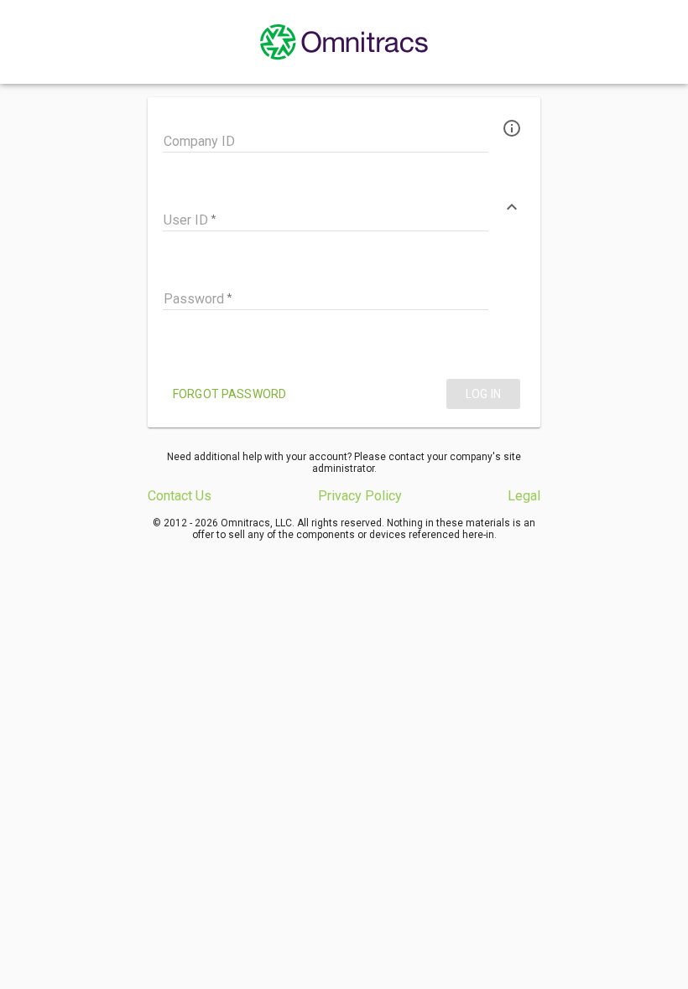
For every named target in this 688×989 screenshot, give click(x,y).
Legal (524, 496)
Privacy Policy (360, 496)
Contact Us (179, 496)
